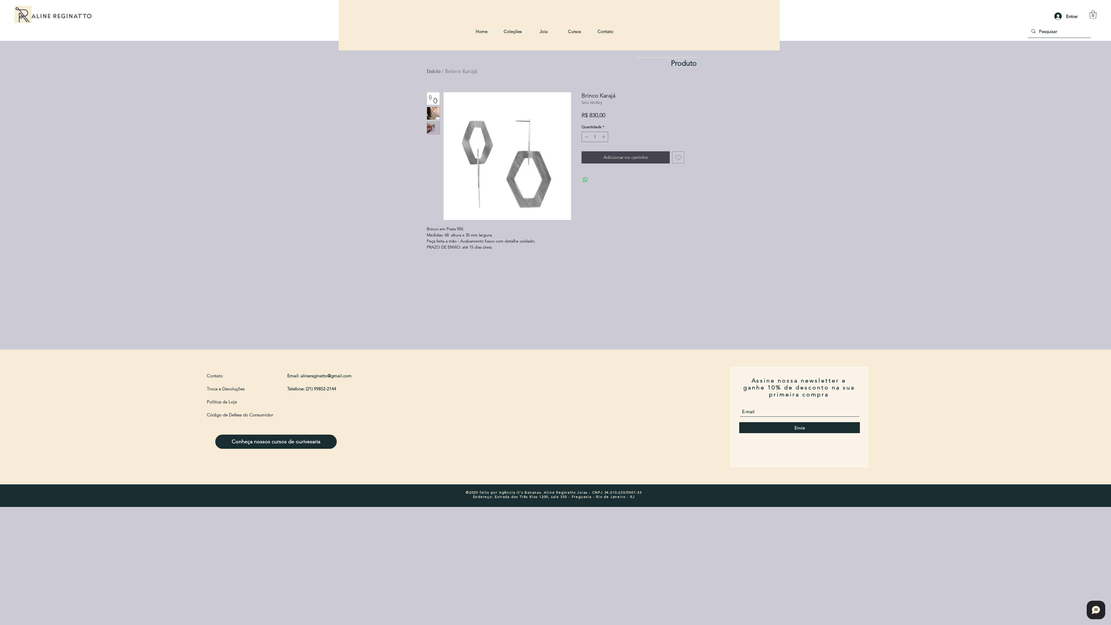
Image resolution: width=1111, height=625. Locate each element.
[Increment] (604, 137)
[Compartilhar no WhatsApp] (585, 179)
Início (433, 71)
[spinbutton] (595, 137)
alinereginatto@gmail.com (326, 375)
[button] (1093, 14)
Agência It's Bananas (520, 492)
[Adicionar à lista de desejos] (678, 157)
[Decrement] (585, 137)
